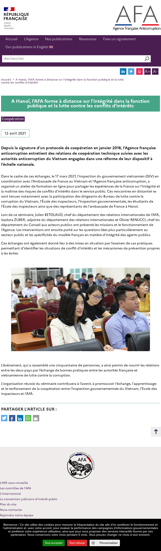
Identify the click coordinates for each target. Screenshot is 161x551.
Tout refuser (77, 543)
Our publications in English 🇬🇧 (29, 47)
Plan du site (8, 504)
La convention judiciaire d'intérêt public (28, 499)
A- (155, 71)
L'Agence (31, 39)
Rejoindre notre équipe (16, 515)
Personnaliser (109, 543)
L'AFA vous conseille (14, 483)
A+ (147, 71)
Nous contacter (11, 510)
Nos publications (58, 39)
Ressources (87, 39)
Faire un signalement (119, 39)
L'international (10, 494)
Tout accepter (54, 543)
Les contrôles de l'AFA (15, 488)
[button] (4, 418)
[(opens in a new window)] (123, 74)
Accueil (11, 39)
